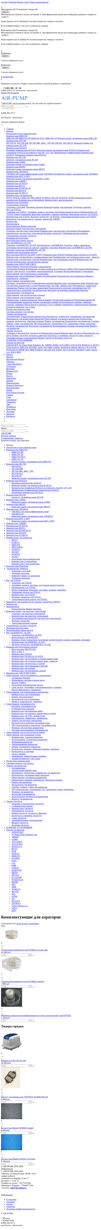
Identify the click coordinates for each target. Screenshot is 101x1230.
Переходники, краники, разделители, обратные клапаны (37, 780)
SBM (32, 350)
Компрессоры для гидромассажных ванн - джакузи (76, 257)
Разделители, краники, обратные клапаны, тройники (35, 749)
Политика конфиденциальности (20, 1209)
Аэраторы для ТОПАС (16, 212)
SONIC (59, 350)
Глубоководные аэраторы (42, 283)
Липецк (9, 381)
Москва (9, 357)
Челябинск (11, 407)
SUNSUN (63, 198)
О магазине (11, 1199)
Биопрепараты (12, 224)
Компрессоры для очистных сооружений (58, 231)
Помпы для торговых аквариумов (33, 288)
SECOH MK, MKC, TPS (40, 143)
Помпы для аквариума (54, 321)
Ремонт (9, 354)
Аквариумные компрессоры (33, 316)
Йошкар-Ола (12, 371)
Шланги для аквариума (22, 799)
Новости (10, 414)
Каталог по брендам (15, 343)
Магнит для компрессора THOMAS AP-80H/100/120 (24, 1097)
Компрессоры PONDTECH (18, 188)
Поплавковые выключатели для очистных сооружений (36, 618)
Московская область (15, 359)
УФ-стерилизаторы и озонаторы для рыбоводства (34, 725)
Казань (9, 373)
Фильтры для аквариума (17, 326)
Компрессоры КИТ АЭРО (18, 176)
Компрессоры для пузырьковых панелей (58, 259)
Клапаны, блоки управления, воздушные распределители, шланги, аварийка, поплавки (48, 246)
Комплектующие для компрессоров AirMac (25, 164)
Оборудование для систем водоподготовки (25, 295)
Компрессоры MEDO (15, 167)
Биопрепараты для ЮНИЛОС (50, 245)
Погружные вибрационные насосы (27, 685)
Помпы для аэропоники (46, 276)
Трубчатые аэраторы (82, 207)
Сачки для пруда (85, 335)
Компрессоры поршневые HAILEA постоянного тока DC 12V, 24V (48, 151)
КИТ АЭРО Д (37, 255)
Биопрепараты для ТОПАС (24, 587)
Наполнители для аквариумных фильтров (25, 319)
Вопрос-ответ (23, 2)
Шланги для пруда (46, 338)
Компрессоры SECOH (16, 141)
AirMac (55, 345)
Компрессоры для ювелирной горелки (31, 262)
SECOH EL (11, 143)
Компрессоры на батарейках (31, 200)
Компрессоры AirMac (16, 162)
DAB (8, 347)
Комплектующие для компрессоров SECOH (31, 478)
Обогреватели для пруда (22, 811)
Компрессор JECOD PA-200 (13, 1061)
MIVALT (82, 347)
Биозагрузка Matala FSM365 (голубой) (18, 1159)
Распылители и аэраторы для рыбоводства (68, 288)
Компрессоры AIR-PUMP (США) (21, 264)
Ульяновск (11, 402)
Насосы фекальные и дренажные (78, 271)
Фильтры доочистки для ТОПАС (45, 217)
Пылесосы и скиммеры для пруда (62, 335)
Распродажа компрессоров (18, 309)
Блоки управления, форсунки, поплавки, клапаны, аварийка (41, 214)
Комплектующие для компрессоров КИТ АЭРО (27, 179)
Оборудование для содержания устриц (23, 297)
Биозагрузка (11, 221)
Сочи (8, 397)
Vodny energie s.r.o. (20, 906)
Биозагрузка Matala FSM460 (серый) (17, 1128)
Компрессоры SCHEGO (17, 193)
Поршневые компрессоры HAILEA (30, 155)
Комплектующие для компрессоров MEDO (25, 169)
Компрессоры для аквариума (19, 195)
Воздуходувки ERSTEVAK (18, 255)
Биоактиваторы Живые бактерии (21, 226)
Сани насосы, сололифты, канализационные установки (38, 271)
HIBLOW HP (12, 138)
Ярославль (11, 409)
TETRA (71, 198)
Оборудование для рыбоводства (20, 281)
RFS (27, 350)
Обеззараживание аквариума (19, 302)
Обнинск (10, 362)
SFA (53, 350)
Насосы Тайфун (66, 269)
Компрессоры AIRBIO (16, 181)
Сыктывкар (11, 400)
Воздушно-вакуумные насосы (19, 240)
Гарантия (12, 2)
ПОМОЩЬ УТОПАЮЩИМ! (19, 340)
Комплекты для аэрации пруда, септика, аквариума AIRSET (33, 219)
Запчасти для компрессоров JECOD (22, 160)
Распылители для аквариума (78, 321)
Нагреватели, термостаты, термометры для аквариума (70, 316)
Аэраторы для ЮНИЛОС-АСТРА (21, 245)
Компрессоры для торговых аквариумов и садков (34, 713)
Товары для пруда (14, 331)
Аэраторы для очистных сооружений (23, 231)
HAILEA (17, 198)
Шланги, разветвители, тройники (27, 701)
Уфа (8, 404)
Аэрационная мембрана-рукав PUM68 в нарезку (22, 981)
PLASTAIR (91, 347)
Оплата (4, 2)
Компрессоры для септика (23, 668)
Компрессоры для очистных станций (22, 259)
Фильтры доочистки (52, 233)
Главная (9, 129)
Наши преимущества (39, 2)
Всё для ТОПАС (13, 209)
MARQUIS (66, 347)
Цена (19, 923)
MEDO (74, 347)
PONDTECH (12, 350)
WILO (13, 352)
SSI (64, 350)
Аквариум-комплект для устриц (20, 307)
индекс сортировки (30, 923)
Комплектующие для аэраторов (58, 207)
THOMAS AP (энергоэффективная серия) (25, 174)
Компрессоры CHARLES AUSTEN (81, 255)
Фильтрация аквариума (84, 300)
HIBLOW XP (24, 138)
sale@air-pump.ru (18, 1188)
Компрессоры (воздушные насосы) (21, 252)
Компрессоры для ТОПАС (18, 217)
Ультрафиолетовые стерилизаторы (21, 338)
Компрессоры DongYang (17, 202)
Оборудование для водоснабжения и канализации (28, 267)
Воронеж (10, 369)
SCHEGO (46, 198)
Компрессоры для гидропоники (20, 276)
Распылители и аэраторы (35, 305)
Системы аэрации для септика (20, 312)
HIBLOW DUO (38, 138)
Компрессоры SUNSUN (17, 183)
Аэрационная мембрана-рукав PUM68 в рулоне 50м (24, 950)
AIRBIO (48, 345)
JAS (45, 347)
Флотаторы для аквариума (40, 326)
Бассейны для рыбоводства (18, 283)
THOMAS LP (50, 174)
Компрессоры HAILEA (16, 148)
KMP (49, 347)
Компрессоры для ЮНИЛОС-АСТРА (75, 248)
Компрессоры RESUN (16, 190)
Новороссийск (12, 388)
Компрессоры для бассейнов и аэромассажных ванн (29, 257)
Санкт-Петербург (14, 364)
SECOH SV (68, 143)
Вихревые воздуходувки (17, 238)
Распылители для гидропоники (71, 276)
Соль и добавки (54, 305)
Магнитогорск (12, 383)
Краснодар (11, 378)
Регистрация (13, 93)
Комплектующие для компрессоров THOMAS (77, 174)
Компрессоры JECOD (16, 157)
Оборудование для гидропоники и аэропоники (27, 274)
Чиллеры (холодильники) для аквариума (30, 730)
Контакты (10, 416)
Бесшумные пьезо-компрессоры (26, 559)
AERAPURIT (12, 345)
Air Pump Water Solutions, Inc (31, 345)
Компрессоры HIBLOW (17, 136)
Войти (4, 93)
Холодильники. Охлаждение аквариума (56, 300)
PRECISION (36, 198)
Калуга (9, 376)
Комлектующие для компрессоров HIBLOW (77, 138)
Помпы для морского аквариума (47, 302)
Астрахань (11, 366)
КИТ (19, 352)
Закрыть (5, 12)
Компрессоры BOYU (15, 186)
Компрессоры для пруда (71, 333)
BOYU (9, 198)
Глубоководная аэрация (49, 333)
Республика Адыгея (15, 392)
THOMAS (80, 350)
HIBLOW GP (51, 138)
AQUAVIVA (75, 345)
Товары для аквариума (16, 314)
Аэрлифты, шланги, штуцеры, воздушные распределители (53, 212)
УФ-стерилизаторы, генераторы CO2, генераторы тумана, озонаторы (64, 324)
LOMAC (56, 347)
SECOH (54, 198)
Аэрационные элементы (17, 205)
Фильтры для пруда (63, 338)
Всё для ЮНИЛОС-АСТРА (18, 243)
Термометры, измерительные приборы (79, 305)
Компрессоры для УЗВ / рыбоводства (55, 286)
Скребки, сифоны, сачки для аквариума (29, 787)
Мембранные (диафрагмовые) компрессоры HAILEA (35, 490)
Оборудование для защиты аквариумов (61, 319)
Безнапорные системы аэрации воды (42, 269)
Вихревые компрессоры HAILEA (21, 150)
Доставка (10, 411)
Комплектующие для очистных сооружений (26, 228)
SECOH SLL (57, 143)
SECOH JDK (23, 143)
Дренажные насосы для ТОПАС (83, 214)
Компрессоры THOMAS (17, 171)
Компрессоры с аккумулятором (58, 200)
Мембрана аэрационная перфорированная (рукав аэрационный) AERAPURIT (36, 1015)
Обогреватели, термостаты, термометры (30, 718)
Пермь (9, 390)
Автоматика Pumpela (15, 269)
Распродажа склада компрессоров (21, 133)
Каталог (10, 131)
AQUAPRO (64, 345)
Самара (9, 395)
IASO (40, 347)
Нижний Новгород (14, 385)
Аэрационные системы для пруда (21, 236)
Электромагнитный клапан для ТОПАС (79, 217)
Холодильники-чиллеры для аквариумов (71, 326)
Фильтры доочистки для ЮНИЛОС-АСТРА (26, 250)
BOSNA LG (87, 345)
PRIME (21, 350)
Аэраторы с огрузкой (15, 207)
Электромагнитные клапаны (75, 233)
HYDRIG (33, 347)
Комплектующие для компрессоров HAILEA (57, 150)
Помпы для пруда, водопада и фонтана (29, 335)
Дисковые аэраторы (35, 207)
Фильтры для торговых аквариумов (64, 290)
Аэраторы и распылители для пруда (22, 333)
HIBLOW (25, 198)
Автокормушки (13, 316)
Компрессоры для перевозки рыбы (69, 283)
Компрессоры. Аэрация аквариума (21, 300)
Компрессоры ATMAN (54, 255)
